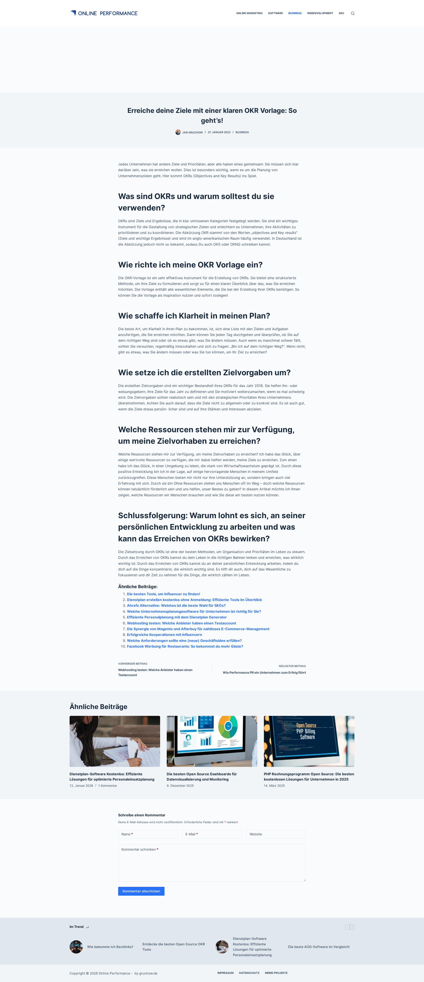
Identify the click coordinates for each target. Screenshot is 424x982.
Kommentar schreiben (139, 849)
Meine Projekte (276, 972)
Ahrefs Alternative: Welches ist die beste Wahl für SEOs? (176, 605)
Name (127, 834)
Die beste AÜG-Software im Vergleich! (319, 947)
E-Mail (192, 834)
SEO (341, 13)
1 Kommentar (107, 785)
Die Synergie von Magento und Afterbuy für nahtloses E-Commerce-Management (198, 629)
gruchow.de (148, 973)
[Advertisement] (212, 60)
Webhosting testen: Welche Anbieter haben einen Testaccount (181, 623)
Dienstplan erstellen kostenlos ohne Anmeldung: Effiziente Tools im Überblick (194, 599)
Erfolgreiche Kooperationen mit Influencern (164, 634)
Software (275, 13)
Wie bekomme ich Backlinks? (110, 947)
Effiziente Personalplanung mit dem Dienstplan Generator (177, 617)
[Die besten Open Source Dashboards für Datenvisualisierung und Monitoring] (212, 741)
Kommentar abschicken (141, 891)
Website (256, 834)
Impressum (226, 972)
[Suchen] (352, 13)
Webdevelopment (320, 13)
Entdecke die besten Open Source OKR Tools (173, 947)
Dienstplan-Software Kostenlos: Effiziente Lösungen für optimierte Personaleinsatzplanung (252, 947)
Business (295, 13)
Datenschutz (249, 972)
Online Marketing (249, 13)
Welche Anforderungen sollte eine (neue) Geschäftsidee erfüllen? (184, 640)
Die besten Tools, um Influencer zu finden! (163, 594)
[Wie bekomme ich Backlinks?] (76, 947)
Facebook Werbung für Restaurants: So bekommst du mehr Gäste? (185, 646)
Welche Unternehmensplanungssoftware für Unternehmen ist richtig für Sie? (194, 611)
